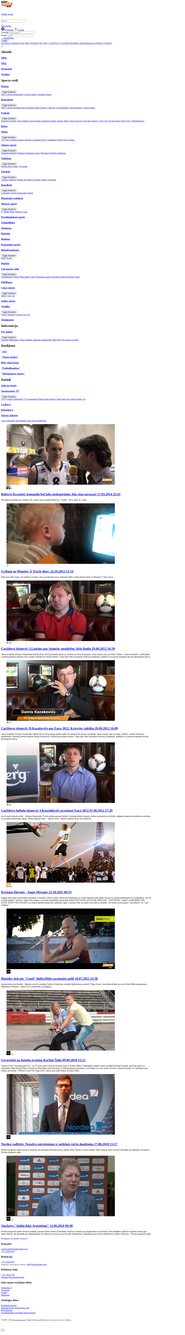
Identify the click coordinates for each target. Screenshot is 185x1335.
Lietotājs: (5, 32)
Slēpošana (44, 153)
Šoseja (9, 258)
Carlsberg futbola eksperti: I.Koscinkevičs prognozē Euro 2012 (57, 810)
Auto (25, 212)
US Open (5, 140)
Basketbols (18, 399)
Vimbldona (51, 140)
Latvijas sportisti (17, 140)
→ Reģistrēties (7, 38)
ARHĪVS (108, 43)
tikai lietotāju (21, 421)
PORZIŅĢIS (36, 43)
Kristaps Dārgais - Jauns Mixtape (36, 892)
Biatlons (21, 153)
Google (20, 30)
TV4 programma (30, 399)
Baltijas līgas (6, 166)
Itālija (66, 121)
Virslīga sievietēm (24, 180)
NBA (27, 43)
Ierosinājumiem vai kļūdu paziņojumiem (18, 1313)
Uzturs (4, 314)
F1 (2, 212)
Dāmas (43, 108)
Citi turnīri (23, 166)
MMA (3, 296)
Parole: (4, 35)
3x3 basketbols (62, 108)
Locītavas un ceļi (22, 314)
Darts (77, 277)
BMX (3, 258)
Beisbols (70, 277)
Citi (13, 296)
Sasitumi (11, 314)
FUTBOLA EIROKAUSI (12, 43)
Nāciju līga (125, 121)
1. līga (100, 121)
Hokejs (53, 399)
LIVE (3, 399)
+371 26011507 (8, 1251)
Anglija (53, 121)
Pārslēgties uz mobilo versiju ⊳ (14, 1238)
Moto (12, 212)
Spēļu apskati (76, 399)
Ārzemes (28, 140)
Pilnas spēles (43, 399)
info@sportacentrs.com (37, 1264)
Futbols (10, 399)
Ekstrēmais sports (42, 277)
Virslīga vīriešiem (8, 180)
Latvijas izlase (35, 121)
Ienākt (4, 41)
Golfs (32, 277)
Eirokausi (30, 108)
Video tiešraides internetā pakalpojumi (35, 340)
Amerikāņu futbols (59, 277)
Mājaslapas (14, 340)
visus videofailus (8, 421)
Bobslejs (13, 153)
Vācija (72, 121)
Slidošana (62, 153)
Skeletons (5, 153)
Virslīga (13, 121)
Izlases (48, 94)
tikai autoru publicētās (36, 421)
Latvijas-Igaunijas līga (15, 108)
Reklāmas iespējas (9, 1305)
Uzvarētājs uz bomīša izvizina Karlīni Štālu (43, 1060)
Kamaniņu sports (32, 153)
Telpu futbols (22, 121)
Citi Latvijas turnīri (112, 121)
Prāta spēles (25, 277)
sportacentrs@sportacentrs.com (14, 1249)
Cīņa (9, 296)
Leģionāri (41, 94)
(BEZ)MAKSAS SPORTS (91, 43)
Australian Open (39, 140)
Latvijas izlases (30, 94)
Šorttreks (53, 153)
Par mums (66, 340)
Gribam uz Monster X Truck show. (37, 571)
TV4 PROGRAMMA (69, 43)
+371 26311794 (8, 1275)
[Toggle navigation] (2, 46)
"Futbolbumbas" (138, 121)
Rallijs (6, 212)
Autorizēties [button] (6, 26)
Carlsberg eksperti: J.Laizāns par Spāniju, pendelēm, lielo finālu (58, 648)
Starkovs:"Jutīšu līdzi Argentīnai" (37, 1225)
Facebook (8, 30)
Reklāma (5, 340)
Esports (16, 277)
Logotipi (75, 340)
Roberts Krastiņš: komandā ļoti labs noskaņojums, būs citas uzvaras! (60, 494)
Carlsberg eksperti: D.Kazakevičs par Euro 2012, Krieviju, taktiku (59, 728)
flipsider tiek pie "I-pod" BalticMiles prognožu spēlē (49, 978)
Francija (78, 121)
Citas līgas (87, 121)
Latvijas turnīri (88, 108)
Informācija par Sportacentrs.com (15, 1308)
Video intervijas (63, 399)
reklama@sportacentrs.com (12, 1277)
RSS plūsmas (6, 1310)
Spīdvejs (18, 212)
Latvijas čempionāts (14, 94)
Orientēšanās (6, 277)
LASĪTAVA (53, 43)
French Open (62, 140)
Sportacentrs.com (19, 1320)
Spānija (60, 121)
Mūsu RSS (57, 340)
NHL (45, 43)
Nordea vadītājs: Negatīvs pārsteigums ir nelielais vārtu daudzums (59, 1144)
